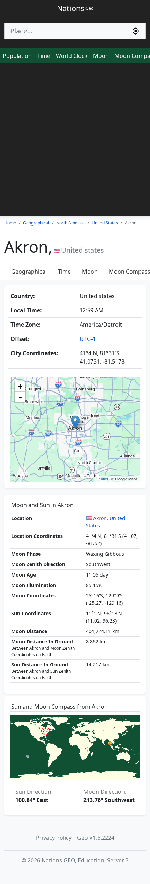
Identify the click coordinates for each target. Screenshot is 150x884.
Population (17, 56)
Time (43, 56)
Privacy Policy (54, 837)
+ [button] (20, 386)
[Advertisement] (75, 141)
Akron (100, 518)
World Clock (72, 56)
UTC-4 (87, 339)
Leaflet (102, 478)
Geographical (29, 271)
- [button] (20, 397)
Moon (101, 56)
